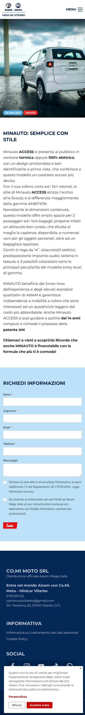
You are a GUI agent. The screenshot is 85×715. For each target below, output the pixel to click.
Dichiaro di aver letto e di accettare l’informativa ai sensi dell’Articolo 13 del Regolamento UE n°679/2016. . (45, 486)
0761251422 (15, 596)
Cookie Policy (16, 639)
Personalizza (18, 696)
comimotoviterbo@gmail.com (30, 601)
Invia (9, 525)
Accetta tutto (39, 705)
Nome (8, 394)
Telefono (9, 443)
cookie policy (50, 689)
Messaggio (10, 460)
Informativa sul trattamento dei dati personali (42, 633)
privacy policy (27, 689)
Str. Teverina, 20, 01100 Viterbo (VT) (33, 605)
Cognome (10, 410)
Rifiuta (17, 705)
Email (7, 427)
